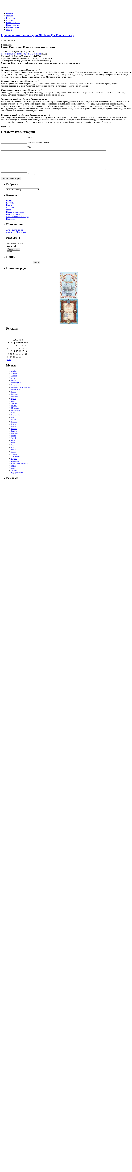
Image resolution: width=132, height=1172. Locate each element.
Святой (13, 438)
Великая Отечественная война (21, 387)
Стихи (13, 447)
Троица (13, 452)
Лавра (13, 401)
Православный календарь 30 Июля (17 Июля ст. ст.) (37, 35)
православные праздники (19, 463)
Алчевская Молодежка (16, 232)
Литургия (14, 403)
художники (14, 470)
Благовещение (15, 383)
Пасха (13, 413)
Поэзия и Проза (13, 214)
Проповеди (11, 219)
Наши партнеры (13, 23)
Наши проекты (12, 25)
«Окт (9, 360)
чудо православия (17, 473)
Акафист (14, 371)
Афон (13, 378)
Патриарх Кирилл (17, 415)
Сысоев (13, 449)
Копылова (14, 394)
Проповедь (14, 422)
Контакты (10, 18)
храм (13, 468)
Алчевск (14, 373)
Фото (8, 210)
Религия (14, 431)
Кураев (13, 399)
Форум (9, 29)
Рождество (14, 433)
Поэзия (13, 419)
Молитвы (10, 207)
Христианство (15, 456)
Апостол (14, 376)
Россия (13, 436)
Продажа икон (12, 27)
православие (15, 461)
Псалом (13, 426)
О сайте (9, 16)
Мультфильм (15, 410)
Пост (13, 417)
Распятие (14, 429)
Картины (10, 203)
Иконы (9, 200)
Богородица (15, 385)
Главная (9, 13)
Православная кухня (15, 212)
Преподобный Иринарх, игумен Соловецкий (21, 54)
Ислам (13, 392)
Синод (13, 440)
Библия (13, 380)
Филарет (14, 454)
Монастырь (15, 408)
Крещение (14, 396)
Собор (13, 443)
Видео (9, 205)
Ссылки (9, 20)
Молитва (14, 406)
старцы (13, 466)
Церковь (14, 459)
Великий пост (15, 389)
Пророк (13, 424)
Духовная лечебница (15, 230)
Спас (12, 445)
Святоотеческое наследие (17, 217)
